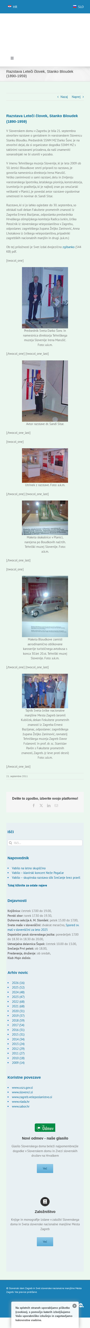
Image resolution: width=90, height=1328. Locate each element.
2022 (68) (18, 1002)
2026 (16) (18, 983)
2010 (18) (18, 1058)
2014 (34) (18, 1039)
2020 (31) (18, 1011)
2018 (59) (18, 1020)
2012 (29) (18, 1049)
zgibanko (69, 247)
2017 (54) (18, 1025)
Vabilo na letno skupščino (29, 868)
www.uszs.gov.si (22, 1088)
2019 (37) (18, 1016)
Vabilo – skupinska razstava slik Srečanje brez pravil (46, 878)
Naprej (76, 97)
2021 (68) (18, 1006)
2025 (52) (18, 987)
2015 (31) (18, 1034)
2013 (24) (18, 1044)
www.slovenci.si (22, 1092)
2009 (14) (18, 1063)
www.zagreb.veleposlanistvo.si (32, 1097)
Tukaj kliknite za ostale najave (27, 885)
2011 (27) (18, 1053)
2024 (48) (18, 992)
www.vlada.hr (21, 1102)
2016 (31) (18, 1030)
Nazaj (64, 97)
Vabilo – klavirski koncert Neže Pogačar (38, 873)
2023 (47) (18, 997)
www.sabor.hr (21, 1106)
